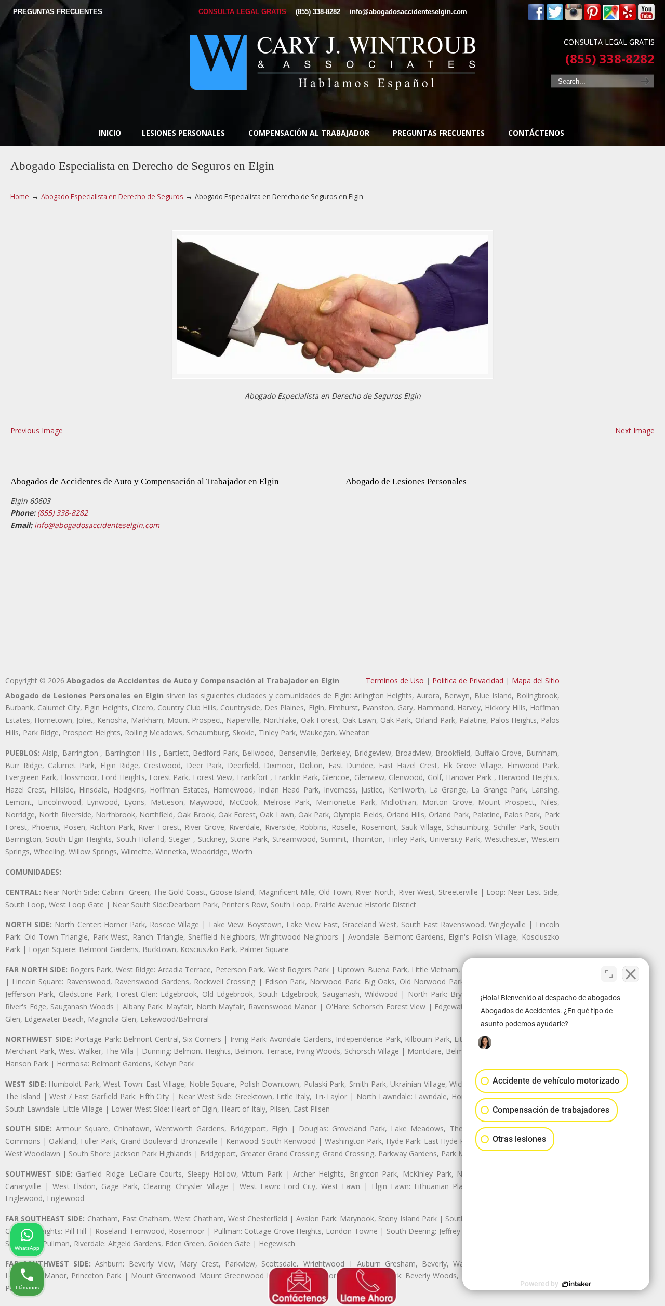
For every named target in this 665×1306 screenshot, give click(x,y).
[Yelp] (627, 18)
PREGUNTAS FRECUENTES (57, 12)
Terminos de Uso (395, 680)
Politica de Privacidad (467, 680)
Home (19, 196)
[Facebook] (536, 18)
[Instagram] (573, 18)
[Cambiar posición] (609, 974)
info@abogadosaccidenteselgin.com (408, 12)
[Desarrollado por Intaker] (576, 1284)
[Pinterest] (592, 18)
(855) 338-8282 (318, 12)
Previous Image (36, 431)
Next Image (635, 431)
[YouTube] (646, 18)
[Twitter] (555, 18)
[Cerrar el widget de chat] (630, 974)
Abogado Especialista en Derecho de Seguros (112, 196)
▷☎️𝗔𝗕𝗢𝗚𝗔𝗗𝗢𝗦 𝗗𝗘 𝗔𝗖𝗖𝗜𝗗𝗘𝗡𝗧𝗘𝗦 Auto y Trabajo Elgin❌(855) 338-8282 (332, 62)
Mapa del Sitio (536, 680)
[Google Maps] (611, 18)
